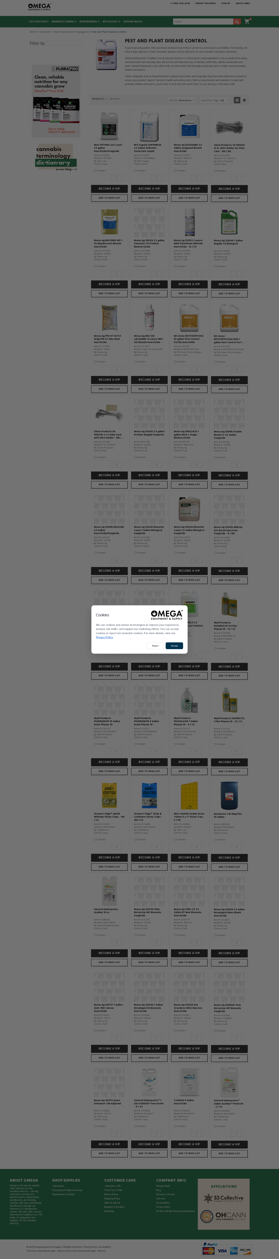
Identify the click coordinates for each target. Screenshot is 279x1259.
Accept (174, 645)
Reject (155, 645)
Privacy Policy (104, 637)
